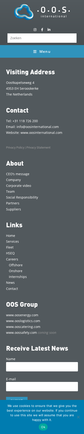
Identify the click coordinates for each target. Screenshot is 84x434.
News (10, 282)
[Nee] (78, 417)
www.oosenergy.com (22, 315)
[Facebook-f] (42, 29)
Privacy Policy (15, 147)
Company (13, 180)
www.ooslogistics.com (23, 321)
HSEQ (10, 253)
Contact (12, 288)
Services (12, 241)
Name (10, 359)
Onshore (15, 271)
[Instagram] (35, 29)
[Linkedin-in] (49, 29)
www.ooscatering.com (23, 326)
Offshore (16, 265)
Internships (18, 276)
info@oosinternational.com (38, 127)
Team (10, 191)
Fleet (10, 247)
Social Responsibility (22, 197)
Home (10, 235)
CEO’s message (17, 174)
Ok (43, 427)
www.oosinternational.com (41, 132)
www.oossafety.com (31, 332)
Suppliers (13, 209)
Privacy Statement (38, 147)
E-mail (11, 379)
